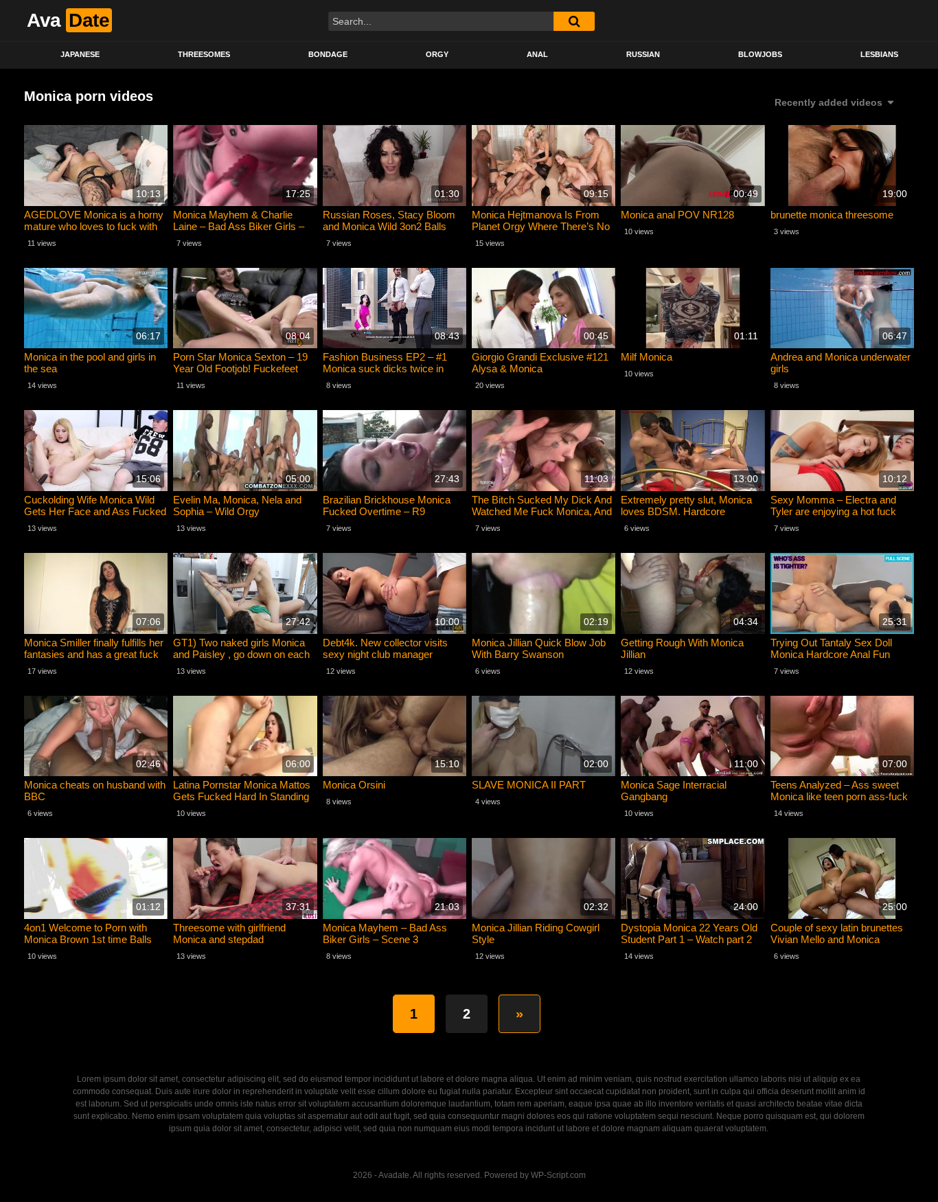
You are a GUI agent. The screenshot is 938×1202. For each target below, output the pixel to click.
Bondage (327, 54)
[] (574, 21)
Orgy (437, 54)
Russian (643, 54)
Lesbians (879, 54)
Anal (537, 54)
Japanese (80, 54)
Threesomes (204, 54)
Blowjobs (760, 54)
